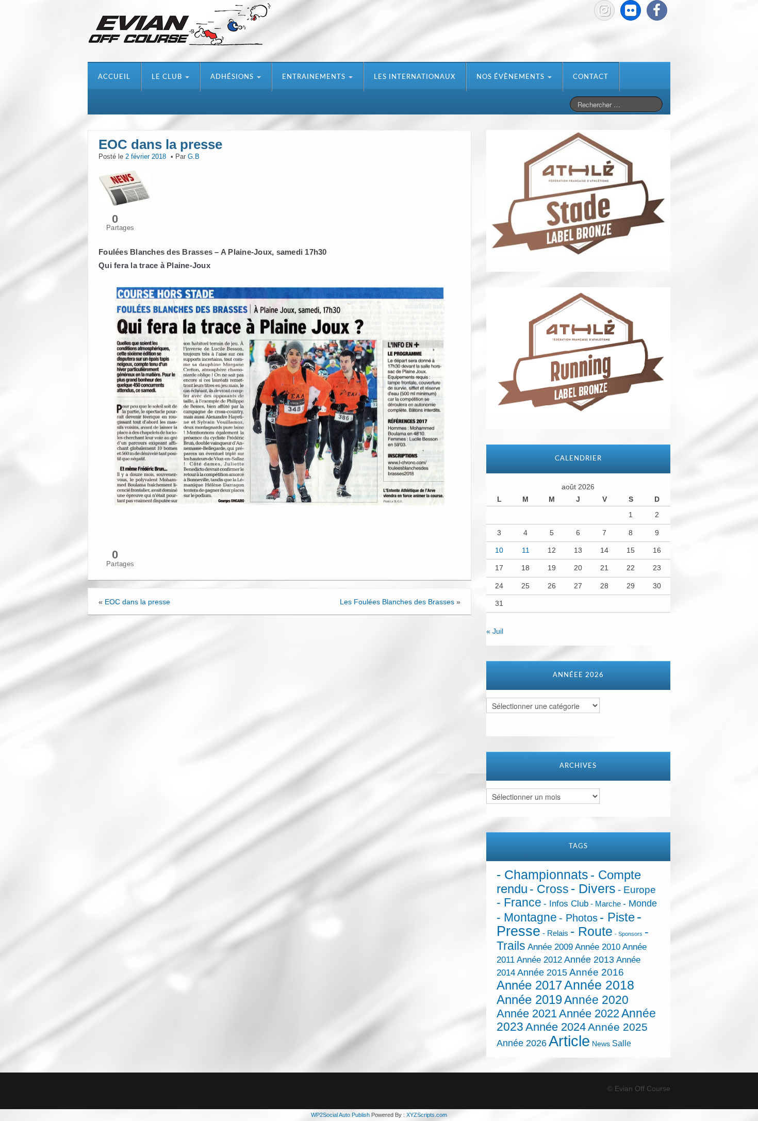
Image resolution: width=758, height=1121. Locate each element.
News (601, 1044)
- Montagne (527, 917)
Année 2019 (529, 1000)
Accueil (114, 77)
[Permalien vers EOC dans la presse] (124, 187)
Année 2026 (522, 1043)
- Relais (555, 933)
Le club (168, 77)
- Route (591, 931)
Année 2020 (596, 1000)
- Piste (617, 917)
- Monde (640, 903)
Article (569, 1040)
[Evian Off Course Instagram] (604, 10)
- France (519, 902)
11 (526, 550)
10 (499, 550)
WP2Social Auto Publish (340, 1115)
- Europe (637, 889)
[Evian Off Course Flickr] (630, 10)
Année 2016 (596, 972)
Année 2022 (589, 1013)
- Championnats (542, 875)
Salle (621, 1043)
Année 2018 (599, 985)
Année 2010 (597, 947)
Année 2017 (529, 985)
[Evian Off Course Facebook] (657, 10)
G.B (194, 156)
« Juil (494, 631)
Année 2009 (550, 947)
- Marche (605, 904)
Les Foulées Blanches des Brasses (397, 602)
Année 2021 (527, 1013)
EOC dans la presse (137, 602)
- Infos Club (565, 904)
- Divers (593, 888)
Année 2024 (555, 1026)
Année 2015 (542, 972)
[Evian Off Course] (179, 25)
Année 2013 (589, 959)
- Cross (549, 889)
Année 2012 (539, 960)
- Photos (578, 918)
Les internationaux (414, 77)
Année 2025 (618, 1027)
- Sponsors (628, 934)
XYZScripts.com (426, 1115)
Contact (590, 77)
